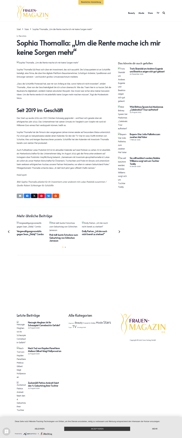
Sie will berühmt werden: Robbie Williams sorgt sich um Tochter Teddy (145, 160)
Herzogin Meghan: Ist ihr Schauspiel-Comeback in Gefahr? (44, 324)
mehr (154, 429)
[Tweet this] (34, 196)
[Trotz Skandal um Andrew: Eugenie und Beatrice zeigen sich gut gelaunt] (122, 69)
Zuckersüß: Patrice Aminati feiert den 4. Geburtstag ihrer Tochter (43, 384)
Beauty (79, 323)
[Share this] (27, 196)
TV (74, 327)
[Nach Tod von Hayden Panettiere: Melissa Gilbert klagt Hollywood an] (21, 348)
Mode (99, 322)
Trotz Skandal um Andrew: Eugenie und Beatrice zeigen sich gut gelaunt (147, 70)
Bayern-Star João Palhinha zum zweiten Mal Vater (145, 136)
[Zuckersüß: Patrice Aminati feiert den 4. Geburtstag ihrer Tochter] (21, 383)
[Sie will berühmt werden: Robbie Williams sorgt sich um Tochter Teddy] (122, 158)
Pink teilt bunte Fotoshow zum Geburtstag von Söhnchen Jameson (63, 237)
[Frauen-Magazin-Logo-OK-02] (32, 13)
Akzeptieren (97, 429)
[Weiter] (119, 232)
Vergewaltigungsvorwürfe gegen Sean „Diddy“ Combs (30, 233)
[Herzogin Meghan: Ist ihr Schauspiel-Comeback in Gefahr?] (21, 322)
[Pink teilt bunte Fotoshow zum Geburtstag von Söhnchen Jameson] (64, 223)
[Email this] (20, 196)
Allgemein (71, 323)
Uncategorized (81, 327)
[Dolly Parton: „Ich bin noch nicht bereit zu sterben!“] (96, 223)
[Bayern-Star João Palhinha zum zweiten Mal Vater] (122, 134)
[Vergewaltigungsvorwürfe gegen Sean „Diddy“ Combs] (31, 223)
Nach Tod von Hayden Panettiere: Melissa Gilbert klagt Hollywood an (44, 350)
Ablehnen (39, 429)
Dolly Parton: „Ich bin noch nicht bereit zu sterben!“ (94, 233)
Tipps (70, 327)
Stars (107, 323)
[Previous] (9, 232)
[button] (164, 13)
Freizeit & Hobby (89, 323)
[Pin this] (41, 196)
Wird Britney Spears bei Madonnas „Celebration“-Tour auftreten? (146, 108)
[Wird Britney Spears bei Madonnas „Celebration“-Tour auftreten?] (122, 107)
